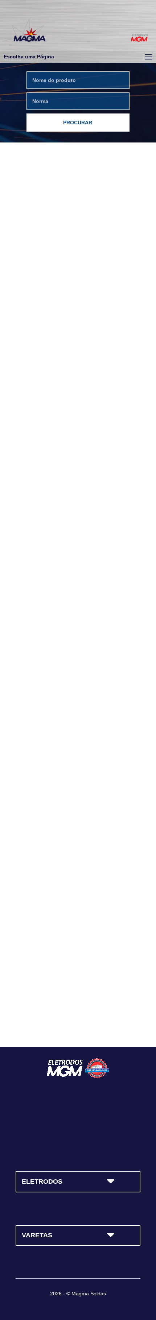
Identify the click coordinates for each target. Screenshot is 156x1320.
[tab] (41, 218)
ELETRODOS (42, 1181)
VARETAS (37, 1235)
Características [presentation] (40, 218)
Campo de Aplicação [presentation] (44, 259)
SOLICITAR (78, 1009)
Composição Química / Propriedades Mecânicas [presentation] (74, 279)
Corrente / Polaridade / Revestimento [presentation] (64, 238)
